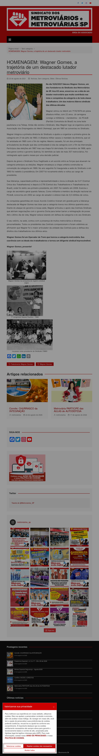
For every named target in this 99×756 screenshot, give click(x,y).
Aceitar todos (30, 750)
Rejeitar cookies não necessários (39, 746)
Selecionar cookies (13, 746)
